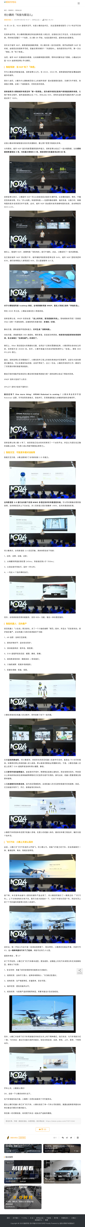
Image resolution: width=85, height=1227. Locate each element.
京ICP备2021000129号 (37, 1223)
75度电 (48, 1218)
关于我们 (15, 1218)
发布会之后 (35, 20)
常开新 (56, 1218)
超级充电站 (7, 20)
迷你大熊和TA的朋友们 (67, 1223)
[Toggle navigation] (78, 3)
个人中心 (24, 1218)
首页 (5, 10)
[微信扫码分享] (63, 1138)
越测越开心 (38, 1220)
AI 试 (31, 1218)
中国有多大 (64, 1218)
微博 (46, 1220)
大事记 (73, 1218)
